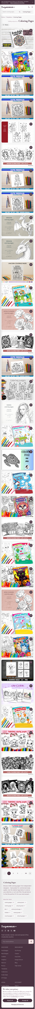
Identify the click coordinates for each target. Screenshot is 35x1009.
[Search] (20, 12)
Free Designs (4, 950)
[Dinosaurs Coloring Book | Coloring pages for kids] (17, 61)
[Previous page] (5, 873)
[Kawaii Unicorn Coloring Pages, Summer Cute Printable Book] (17, 272)
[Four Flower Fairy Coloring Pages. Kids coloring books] (17, 834)
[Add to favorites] (30, 30)
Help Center (18, 965)
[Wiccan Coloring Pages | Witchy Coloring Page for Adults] (17, 529)
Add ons (3, 962)
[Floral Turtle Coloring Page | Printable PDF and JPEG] (17, 459)
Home (3, 17)
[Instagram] (2, 931)
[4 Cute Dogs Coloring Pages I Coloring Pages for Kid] (17, 670)
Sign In (17, 985)
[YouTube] (14, 931)
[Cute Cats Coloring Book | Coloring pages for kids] (17, 646)
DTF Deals (4, 978)
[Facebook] (5, 931)
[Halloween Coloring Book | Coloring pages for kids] (17, 576)
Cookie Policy (14, 996)
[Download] (27, 30)
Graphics (3, 959)
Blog (16, 962)
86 (26, 873)
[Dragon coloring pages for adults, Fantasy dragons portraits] (17, 249)
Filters (6, 25)
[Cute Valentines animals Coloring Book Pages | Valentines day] (17, 740)
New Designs (4, 953)
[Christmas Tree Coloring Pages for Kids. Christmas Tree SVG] (17, 857)
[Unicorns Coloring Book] (17, 436)
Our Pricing (18, 950)
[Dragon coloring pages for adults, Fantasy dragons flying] (17, 225)
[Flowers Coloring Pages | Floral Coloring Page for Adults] (17, 764)
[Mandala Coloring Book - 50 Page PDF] (17, 38)
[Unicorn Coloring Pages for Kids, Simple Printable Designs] (17, 155)
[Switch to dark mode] (29, 7)
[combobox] (10, 12)
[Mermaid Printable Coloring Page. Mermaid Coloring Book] (17, 85)
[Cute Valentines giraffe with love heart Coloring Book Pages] (17, 810)
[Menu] (32, 7)
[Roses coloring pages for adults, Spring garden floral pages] (17, 600)
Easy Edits (17, 956)
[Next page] (30, 873)
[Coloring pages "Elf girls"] (17, 389)
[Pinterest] (8, 931)
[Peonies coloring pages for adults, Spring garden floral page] (17, 319)
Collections (4, 972)
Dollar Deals (4, 975)
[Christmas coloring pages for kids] (17, 132)
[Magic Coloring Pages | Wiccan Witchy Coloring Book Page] (17, 342)
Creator (17, 953)
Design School (19, 959)
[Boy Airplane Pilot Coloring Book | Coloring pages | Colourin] (17, 483)
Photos (3, 965)
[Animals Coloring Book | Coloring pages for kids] (17, 506)
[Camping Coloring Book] (17, 295)
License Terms (5, 985)
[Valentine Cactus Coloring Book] (17, 553)
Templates (9, 17)
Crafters (3, 956)
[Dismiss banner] (33, 2)
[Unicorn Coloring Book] (17, 623)
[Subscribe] (31, 941)
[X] (11, 931)
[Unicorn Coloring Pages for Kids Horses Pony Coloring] (17, 693)
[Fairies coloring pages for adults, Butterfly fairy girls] (17, 412)
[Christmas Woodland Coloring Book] (17, 717)
